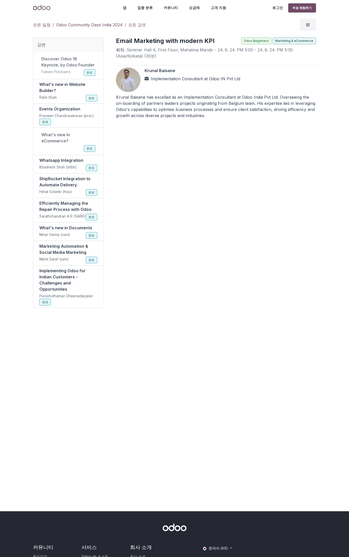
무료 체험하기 (302, 8)
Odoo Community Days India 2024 (89, 24)
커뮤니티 (171, 7)
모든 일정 (42, 24)
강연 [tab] (41, 44)
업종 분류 (145, 7)
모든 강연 (137, 24)
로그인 (277, 7)
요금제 (194, 7)
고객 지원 (218, 7)
